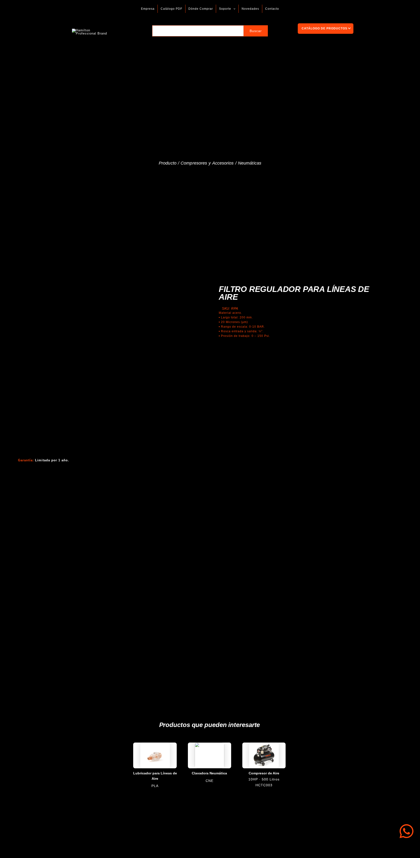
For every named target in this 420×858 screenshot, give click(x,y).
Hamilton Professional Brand (128, 31)
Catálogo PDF (171, 8)
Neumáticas (249, 163)
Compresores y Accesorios (207, 163)
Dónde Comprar (200, 8)
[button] (233, 9)
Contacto (272, 8)
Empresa (148, 8)
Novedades (250, 8)
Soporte (225, 8)
